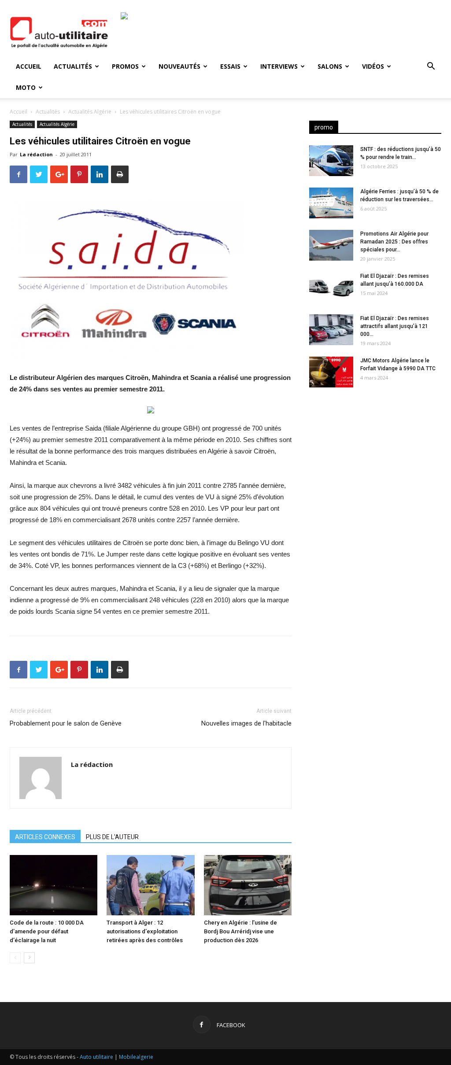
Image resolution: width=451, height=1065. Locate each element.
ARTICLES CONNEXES (45, 836)
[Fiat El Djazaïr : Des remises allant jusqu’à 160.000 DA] (331, 287)
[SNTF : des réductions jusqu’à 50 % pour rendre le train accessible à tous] (331, 160)
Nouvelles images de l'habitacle (246, 723)
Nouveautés (179, 66)
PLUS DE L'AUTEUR (112, 836)
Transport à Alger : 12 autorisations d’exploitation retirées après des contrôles (145, 931)
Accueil (28, 66)
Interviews (279, 66)
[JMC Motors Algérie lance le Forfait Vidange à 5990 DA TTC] (331, 372)
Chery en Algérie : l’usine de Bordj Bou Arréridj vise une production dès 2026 (240, 931)
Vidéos (373, 66)
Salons (330, 66)
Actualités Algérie (89, 111)
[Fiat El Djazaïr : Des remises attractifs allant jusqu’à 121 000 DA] (331, 329)
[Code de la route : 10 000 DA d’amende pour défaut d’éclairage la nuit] (53, 885)
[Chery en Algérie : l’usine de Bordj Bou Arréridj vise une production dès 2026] (248, 885)
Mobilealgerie (136, 1057)
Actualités (73, 66)
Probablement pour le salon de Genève (66, 723)
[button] (430, 67)
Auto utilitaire (96, 1057)
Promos (125, 66)
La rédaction (36, 154)
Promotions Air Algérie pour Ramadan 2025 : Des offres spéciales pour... (394, 242)
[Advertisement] (375, 464)
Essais (230, 66)
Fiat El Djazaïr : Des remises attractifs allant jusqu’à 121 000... (394, 326)
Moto (26, 87)
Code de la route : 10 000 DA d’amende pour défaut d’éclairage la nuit (47, 931)
